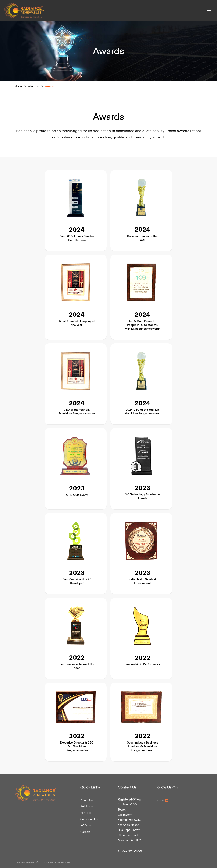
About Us (86, 800)
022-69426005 (132, 851)
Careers (85, 832)
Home (18, 86)
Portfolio (85, 813)
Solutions (86, 806)
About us (33, 86)
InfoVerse (86, 825)
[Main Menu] (209, 10)
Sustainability (89, 819)
